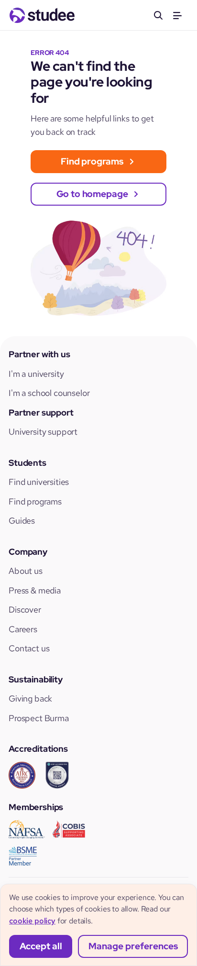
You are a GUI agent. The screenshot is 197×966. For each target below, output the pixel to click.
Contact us (29, 648)
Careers (23, 629)
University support (43, 431)
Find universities (39, 481)
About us (26, 570)
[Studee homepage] (42, 15)
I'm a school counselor (49, 392)
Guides (22, 520)
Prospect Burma (39, 718)
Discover (25, 609)
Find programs (35, 501)
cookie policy (32, 921)
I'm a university (36, 373)
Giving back (30, 698)
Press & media (35, 590)
